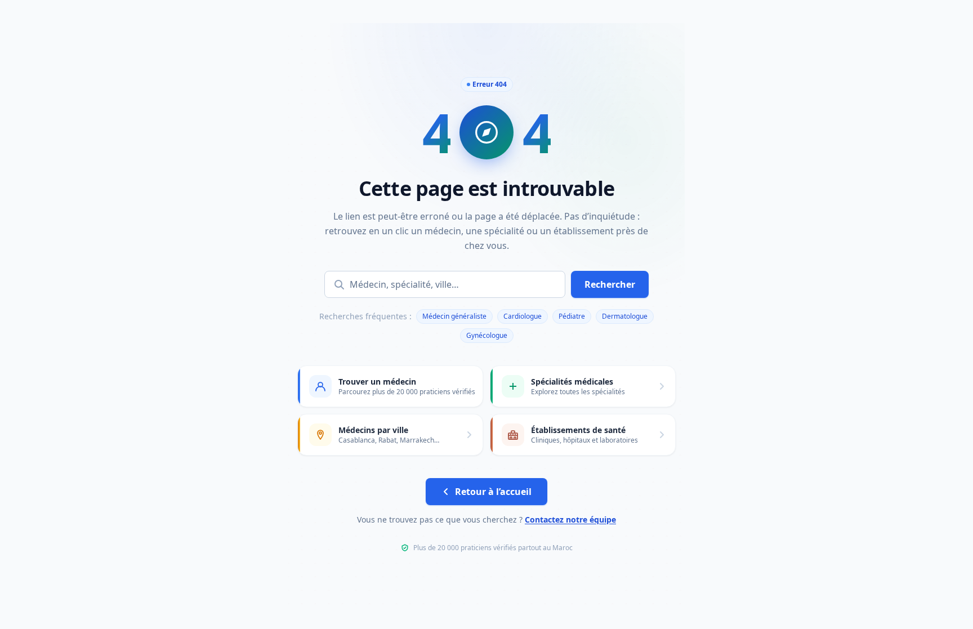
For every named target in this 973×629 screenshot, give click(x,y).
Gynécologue (486, 335)
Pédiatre (572, 316)
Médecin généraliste (454, 316)
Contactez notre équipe (570, 519)
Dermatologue (625, 316)
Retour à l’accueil (493, 491)
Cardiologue (522, 316)
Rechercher (609, 284)
